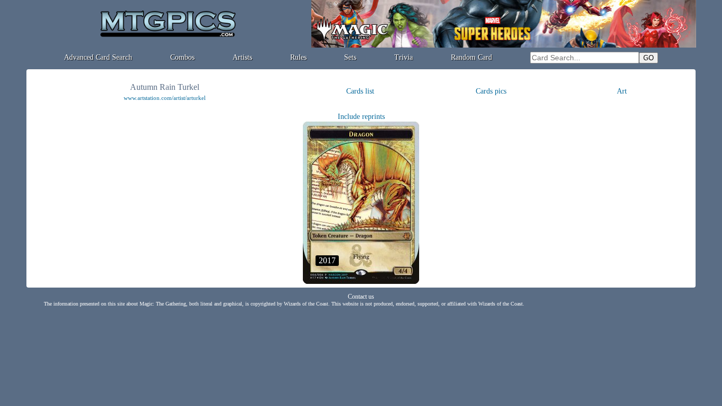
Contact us (361, 296)
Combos (182, 57)
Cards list (360, 91)
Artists (242, 57)
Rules (298, 57)
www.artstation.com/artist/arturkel (165, 98)
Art (622, 91)
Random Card (471, 57)
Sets (350, 57)
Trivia (403, 57)
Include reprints (361, 117)
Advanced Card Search (98, 57)
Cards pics (491, 91)
